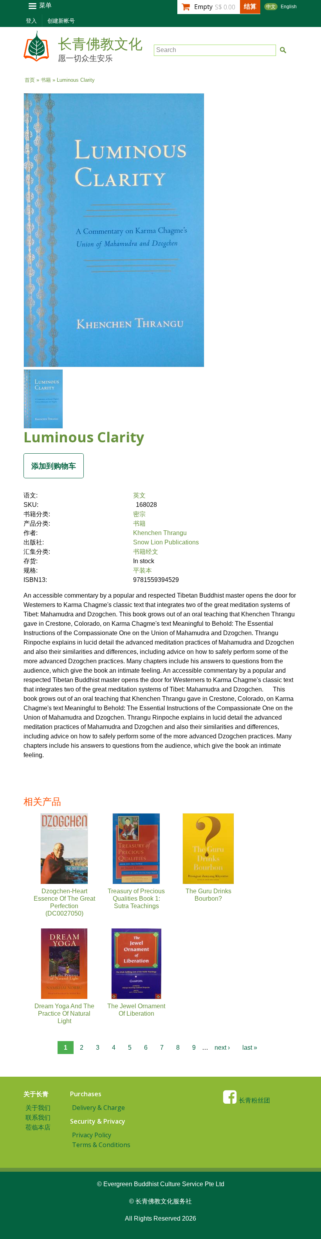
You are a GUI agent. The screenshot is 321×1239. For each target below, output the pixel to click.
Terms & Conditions (101, 1144)
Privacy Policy (91, 1135)
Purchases (85, 1094)
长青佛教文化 (100, 44)
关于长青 (36, 1094)
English (289, 6)
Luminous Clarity (83, 437)
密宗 (139, 514)
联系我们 (37, 1117)
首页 (30, 80)
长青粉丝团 (254, 1100)
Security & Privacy (97, 1121)
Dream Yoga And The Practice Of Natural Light (64, 1013)
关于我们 (37, 1107)
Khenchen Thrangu (160, 533)
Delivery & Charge (98, 1107)
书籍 (46, 80)
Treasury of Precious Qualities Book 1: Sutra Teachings (136, 898)
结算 (250, 6)
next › (222, 1047)
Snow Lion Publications (166, 542)
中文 (271, 6)
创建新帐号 (61, 20)
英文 (139, 495)
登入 (31, 20)
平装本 (142, 570)
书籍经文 (145, 551)
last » (249, 1047)
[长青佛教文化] (36, 57)
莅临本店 (37, 1127)
